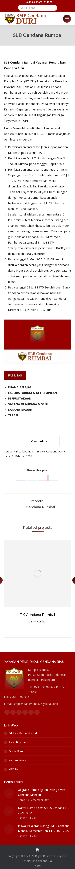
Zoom (37, 573)
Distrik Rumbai (25, 451)
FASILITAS (15, 375)
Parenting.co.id (18, 742)
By (50, 451)
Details (48, 573)
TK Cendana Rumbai (37, 615)
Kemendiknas (17, 760)
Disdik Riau (16, 751)
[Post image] (9, 793)
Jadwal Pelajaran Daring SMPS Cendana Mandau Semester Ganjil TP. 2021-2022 (43, 828)
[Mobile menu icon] (67, 19)
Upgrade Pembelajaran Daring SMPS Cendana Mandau (42, 792)
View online (38, 441)
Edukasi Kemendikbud (23, 733)
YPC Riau (14, 769)
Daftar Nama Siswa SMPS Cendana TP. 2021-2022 (43, 810)
